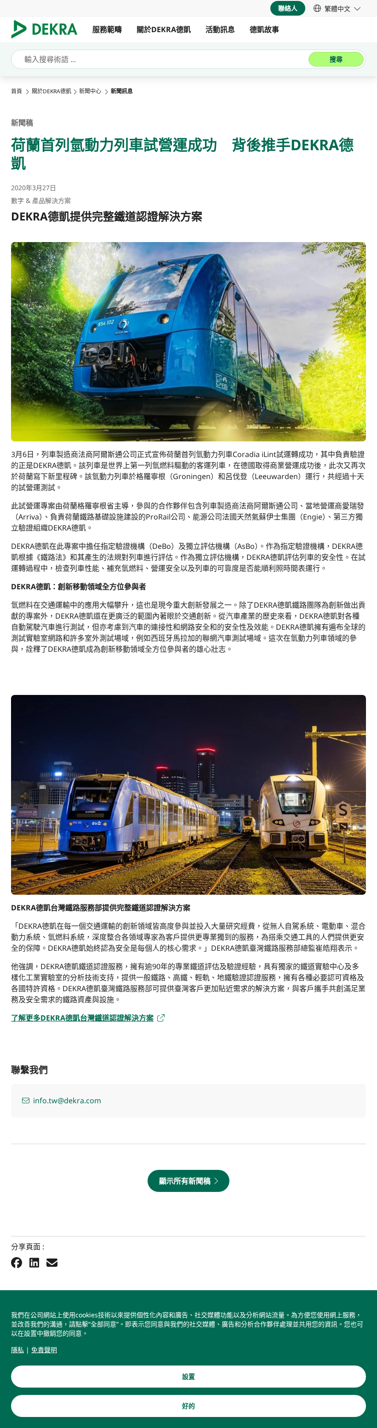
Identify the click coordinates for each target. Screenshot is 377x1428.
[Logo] (48, 29)
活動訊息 (220, 29)
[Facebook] (16, 1263)
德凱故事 (264, 29)
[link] (337, 8)
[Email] (51, 1263)
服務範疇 (107, 29)
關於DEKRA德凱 (164, 29)
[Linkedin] (34, 1263)
